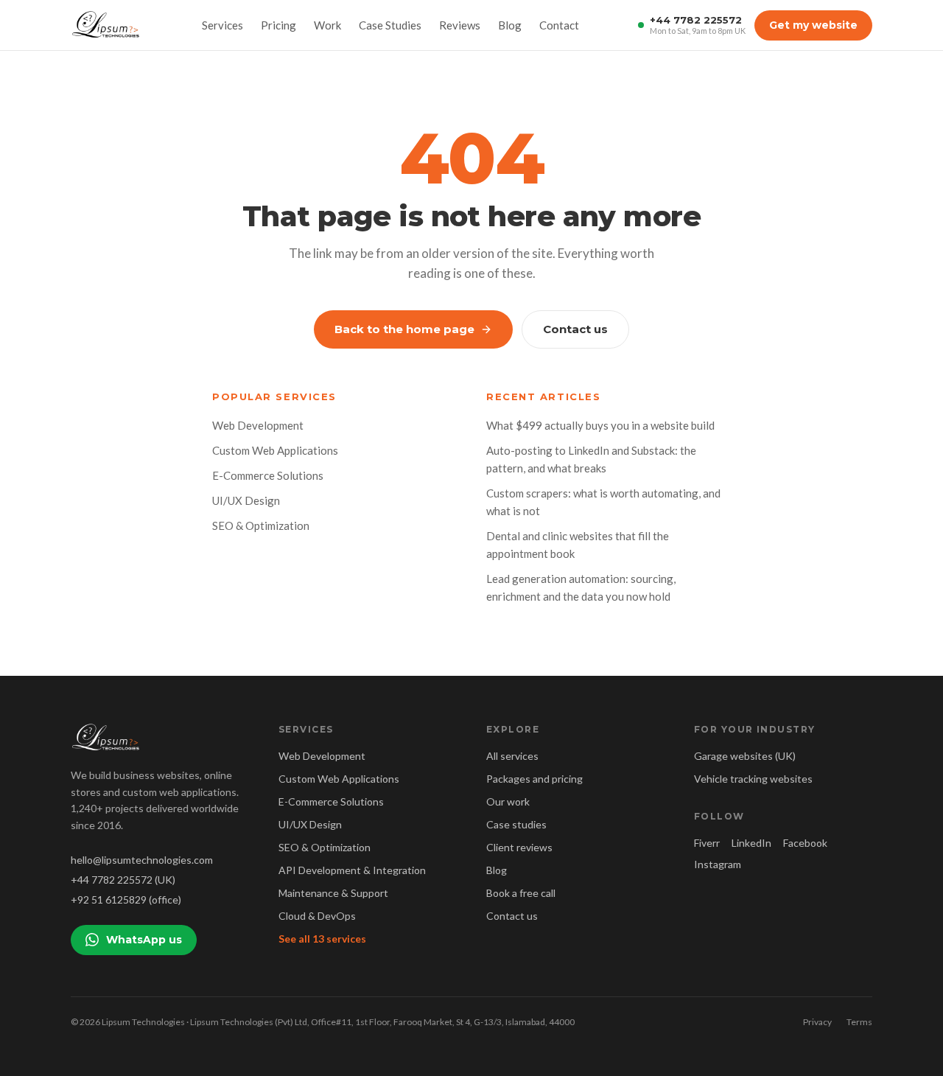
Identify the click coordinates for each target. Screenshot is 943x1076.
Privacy (817, 1021)
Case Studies (390, 25)
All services (512, 756)
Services (222, 25)
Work (327, 25)
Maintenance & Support (333, 893)
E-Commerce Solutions (267, 475)
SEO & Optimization (260, 525)
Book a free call (520, 893)
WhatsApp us (144, 939)
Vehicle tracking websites (753, 778)
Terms (859, 1021)
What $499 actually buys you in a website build (600, 425)
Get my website (813, 25)
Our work (508, 801)
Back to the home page (404, 329)
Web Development (258, 425)
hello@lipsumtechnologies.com (142, 859)
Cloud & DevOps (317, 915)
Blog (510, 25)
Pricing (278, 25)
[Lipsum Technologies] (107, 25)
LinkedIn (751, 842)
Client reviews (519, 847)
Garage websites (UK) (745, 756)
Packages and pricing (534, 778)
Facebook (805, 842)
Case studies (516, 824)
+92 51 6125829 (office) (126, 899)
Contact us (575, 329)
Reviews (459, 25)
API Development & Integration (352, 870)
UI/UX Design (246, 500)
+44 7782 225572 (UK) (123, 879)
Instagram (717, 864)
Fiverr (707, 842)
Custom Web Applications (275, 450)
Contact (559, 25)
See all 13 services (322, 938)
